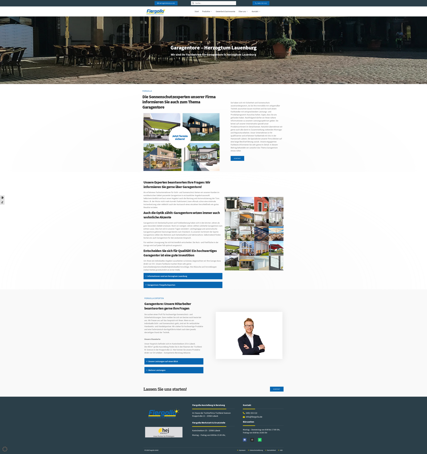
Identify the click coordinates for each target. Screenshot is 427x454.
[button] (183, 276)
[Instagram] (252, 440)
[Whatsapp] (260, 440)
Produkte (206, 11)
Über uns (242, 11)
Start (197, 11)
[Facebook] (244, 440)
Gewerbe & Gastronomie (225, 11)
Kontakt (255, 11)
